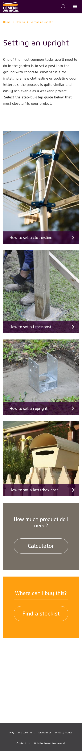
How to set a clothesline (30, 237)
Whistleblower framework (50, 743)
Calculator (41, 546)
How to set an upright (28, 408)
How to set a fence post (30, 327)
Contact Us (23, 743)
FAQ (11, 732)
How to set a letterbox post (33, 490)
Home (7, 21)
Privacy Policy (64, 732)
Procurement (26, 732)
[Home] (11, 7)
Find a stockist (41, 613)
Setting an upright (41, 21)
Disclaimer (44, 732)
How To (20, 21)
